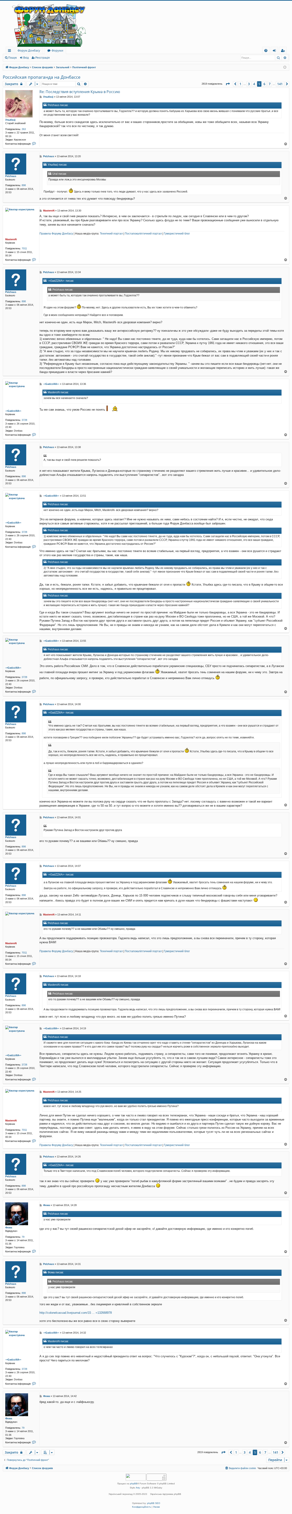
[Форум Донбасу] (146, 24)
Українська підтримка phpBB (165, 1494)
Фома (8, 1227)
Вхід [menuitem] (276, 51)
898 (24, 185)
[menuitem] (265, 50)
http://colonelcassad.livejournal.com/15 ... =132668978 (75, 1312)
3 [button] (249, 84)
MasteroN (11, 239)
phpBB (133, 1483)
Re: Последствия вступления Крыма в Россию (79, 91)
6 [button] (264, 84)
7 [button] (270, 84)
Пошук (12, 57)
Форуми (57, 50)
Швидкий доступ (10, 51)
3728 (24, 420)
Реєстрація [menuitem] (283, 51)
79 (23, 1236)
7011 (24, 248)
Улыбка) (10, 119)
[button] (227, 84)
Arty (138, 1487)
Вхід (26, 57)
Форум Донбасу (29, 50)
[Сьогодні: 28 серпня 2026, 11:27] (284, 67)
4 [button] (254, 84)
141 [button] (280, 84)
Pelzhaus (10, 176)
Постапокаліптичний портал (143, 233)
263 (24, 129)
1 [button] (240, 84)
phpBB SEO (153, 1503)
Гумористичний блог (177, 233)
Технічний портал (111, 233)
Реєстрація (42, 57)
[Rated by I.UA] (136, 1478)
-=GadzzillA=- (13, 410)
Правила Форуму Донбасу (56, 233)
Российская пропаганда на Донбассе (42, 77)
